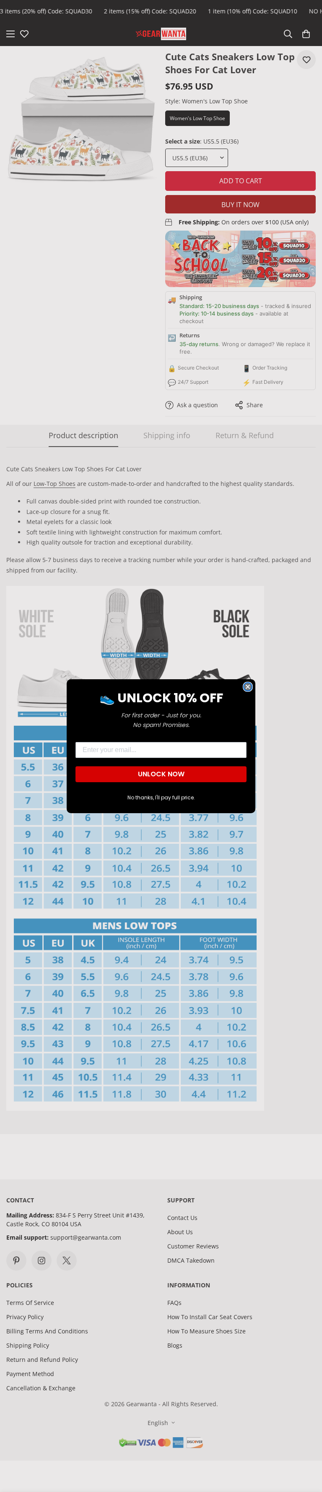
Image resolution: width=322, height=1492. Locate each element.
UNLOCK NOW (161, 774)
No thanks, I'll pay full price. (161, 797)
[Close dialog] (248, 687)
